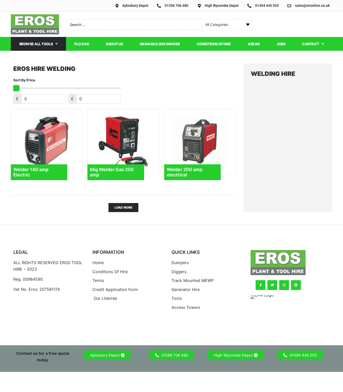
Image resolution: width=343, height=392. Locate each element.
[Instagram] (284, 285)
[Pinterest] (296, 285)
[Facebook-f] (260, 285)
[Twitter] (272, 285)
